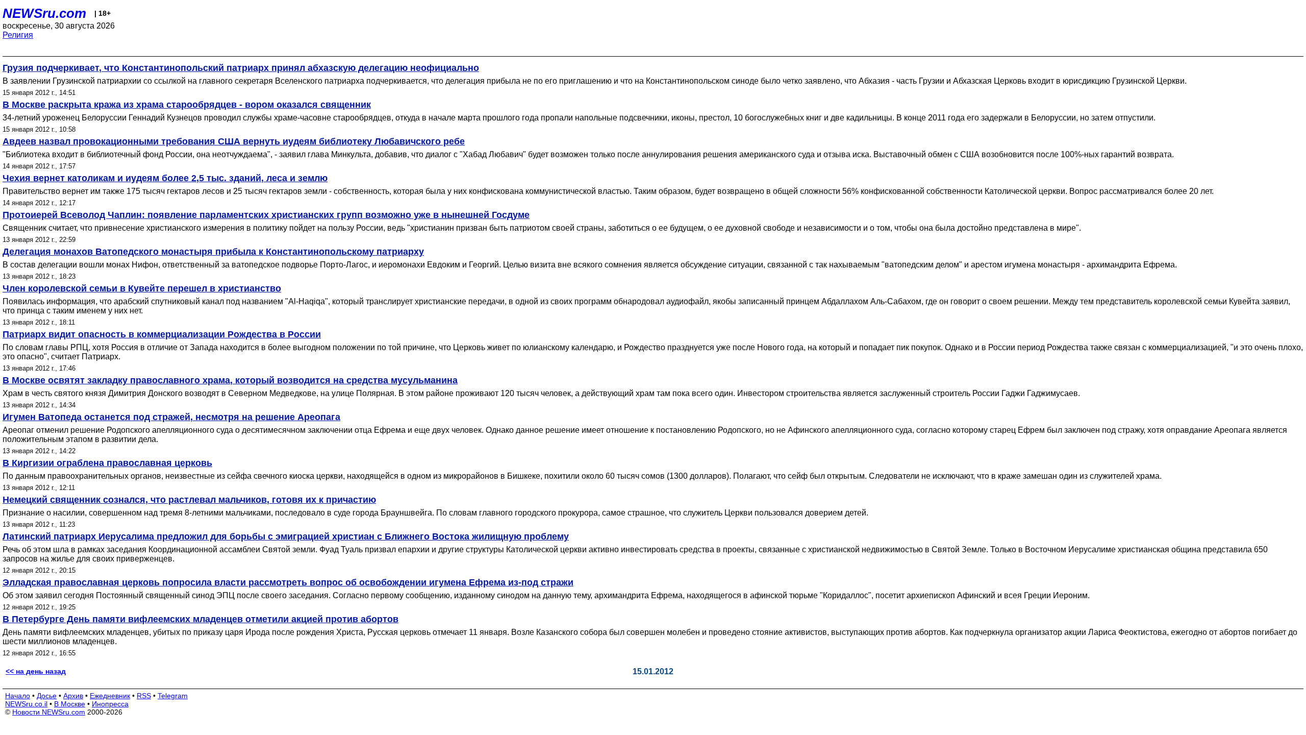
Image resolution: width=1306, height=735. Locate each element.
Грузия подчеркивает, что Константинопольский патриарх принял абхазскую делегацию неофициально (241, 68)
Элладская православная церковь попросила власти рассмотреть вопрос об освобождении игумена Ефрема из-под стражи (288, 582)
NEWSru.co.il (26, 704)
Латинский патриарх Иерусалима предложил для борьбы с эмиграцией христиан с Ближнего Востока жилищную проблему (286, 536)
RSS (144, 696)
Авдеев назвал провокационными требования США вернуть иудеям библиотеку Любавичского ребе (234, 141)
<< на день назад (36, 671)
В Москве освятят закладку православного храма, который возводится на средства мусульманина (230, 380)
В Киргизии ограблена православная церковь (107, 463)
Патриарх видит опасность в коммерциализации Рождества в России (162, 334)
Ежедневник (110, 696)
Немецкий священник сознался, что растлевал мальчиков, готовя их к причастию (189, 500)
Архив (73, 696)
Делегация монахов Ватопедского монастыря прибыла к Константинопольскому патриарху (213, 252)
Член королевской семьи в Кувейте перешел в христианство (142, 288)
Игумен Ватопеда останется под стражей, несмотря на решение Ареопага (171, 417)
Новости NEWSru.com (48, 712)
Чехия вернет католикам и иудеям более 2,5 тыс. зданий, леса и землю (165, 178)
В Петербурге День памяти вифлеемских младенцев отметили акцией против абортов (200, 619)
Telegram (173, 696)
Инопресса (110, 704)
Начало (17, 696)
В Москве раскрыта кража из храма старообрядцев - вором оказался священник (187, 105)
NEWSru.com (44, 13)
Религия (18, 35)
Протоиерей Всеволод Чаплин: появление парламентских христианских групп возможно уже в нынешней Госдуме (266, 215)
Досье (47, 696)
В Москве (69, 704)
